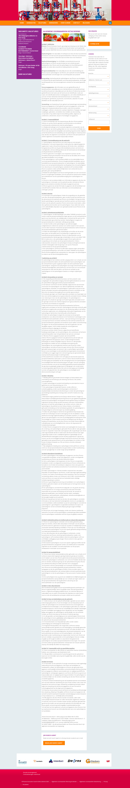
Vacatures (42, 23)
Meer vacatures (25, 74)
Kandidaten (31, 23)
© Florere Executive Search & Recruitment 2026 (35, 781)
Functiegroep (92, 86)
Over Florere (65, 23)
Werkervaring (92, 112)
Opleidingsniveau (93, 93)
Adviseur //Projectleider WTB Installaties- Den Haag (28, 62)
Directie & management (30, 772)
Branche (90, 73)
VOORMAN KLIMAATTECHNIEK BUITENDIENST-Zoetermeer (28, 44)
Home (22, 23)
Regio (90, 99)
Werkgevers (53, 23)
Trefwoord (91, 119)
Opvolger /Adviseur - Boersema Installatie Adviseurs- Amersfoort (26, 54)
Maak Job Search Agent (53, 743)
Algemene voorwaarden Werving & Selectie (64, 781)
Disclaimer (26, 784)
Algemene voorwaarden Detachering (90, 781)
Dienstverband (92, 106)
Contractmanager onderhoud (31, 774)
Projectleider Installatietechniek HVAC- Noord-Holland (27, 70)
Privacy (106, 781)
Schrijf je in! (94, 44)
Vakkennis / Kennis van (95, 80)
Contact (76, 23)
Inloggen (86, 23)
